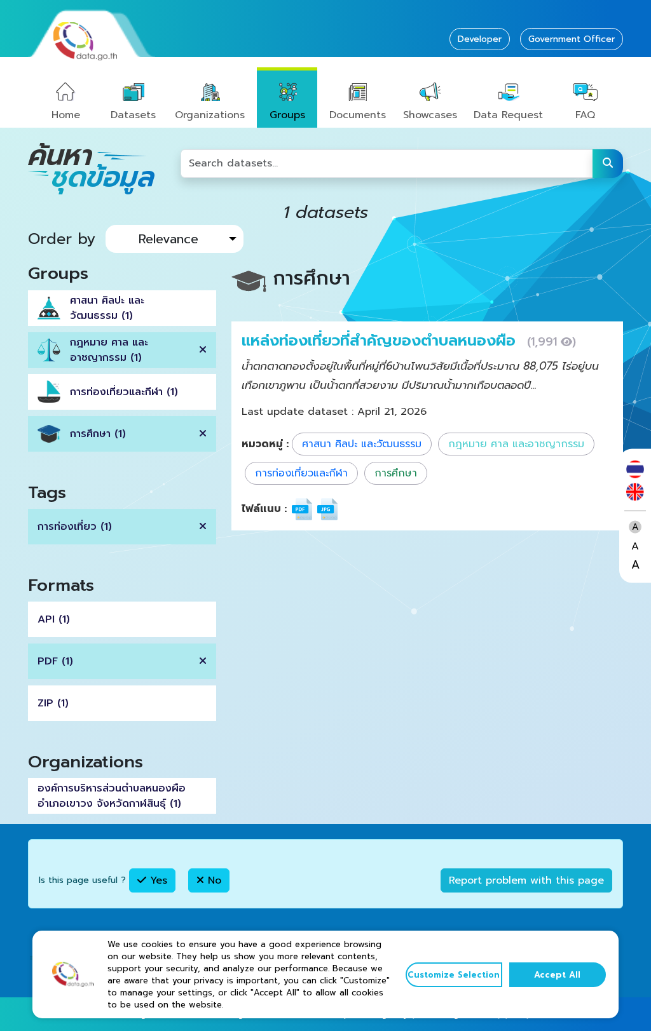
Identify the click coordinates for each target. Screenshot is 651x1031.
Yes (156, 880)
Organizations (210, 115)
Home (65, 115)
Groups (287, 115)
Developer (480, 39)
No (212, 880)
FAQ (585, 115)
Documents (357, 115)
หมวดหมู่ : (265, 444)
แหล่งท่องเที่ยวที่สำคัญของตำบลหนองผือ (381, 340)
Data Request (508, 115)
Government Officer (571, 39)
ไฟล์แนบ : (264, 508)
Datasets (133, 115)
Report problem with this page (526, 880)
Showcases (430, 115)
